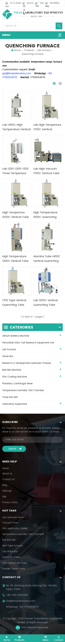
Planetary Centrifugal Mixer (17, 384)
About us (7, 474)
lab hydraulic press (13, 517)
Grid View (54, 83)
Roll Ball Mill (9, 540)
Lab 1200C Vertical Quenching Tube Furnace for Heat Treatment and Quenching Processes (47, 302)
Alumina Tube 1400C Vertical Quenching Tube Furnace (46, 258)
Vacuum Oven (10, 523)
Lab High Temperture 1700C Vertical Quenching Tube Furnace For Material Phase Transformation (47, 127)
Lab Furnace (44, 50)
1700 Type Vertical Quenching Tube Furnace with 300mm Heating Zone (16, 302)
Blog (4, 485)
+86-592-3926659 (17, 595)
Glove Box (7, 356)
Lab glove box (10, 551)
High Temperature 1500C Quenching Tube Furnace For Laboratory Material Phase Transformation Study (47, 214)
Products (29, 50)
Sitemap (7, 491)
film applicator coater (15, 528)
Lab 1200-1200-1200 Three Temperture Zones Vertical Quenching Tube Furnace (15, 171)
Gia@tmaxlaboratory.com (20, 601)
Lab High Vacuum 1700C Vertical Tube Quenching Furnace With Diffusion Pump (46, 171)
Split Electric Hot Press (14, 563)
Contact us (8, 479)
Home (17, 50)
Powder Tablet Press (13, 569)
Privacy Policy (10, 502)
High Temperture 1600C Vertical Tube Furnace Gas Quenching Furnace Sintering (15, 214)
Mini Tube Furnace (12, 546)
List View (60, 83)
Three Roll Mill (10, 397)
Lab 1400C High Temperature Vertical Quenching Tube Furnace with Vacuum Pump (16, 127)
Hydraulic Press (11, 557)
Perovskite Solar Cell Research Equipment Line (28, 343)
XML (4, 497)
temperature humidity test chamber (23, 534)
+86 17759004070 (28, 607)
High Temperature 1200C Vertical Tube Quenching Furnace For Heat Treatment (15, 258)
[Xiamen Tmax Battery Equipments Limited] (32, 14)
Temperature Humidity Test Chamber (23, 390)
